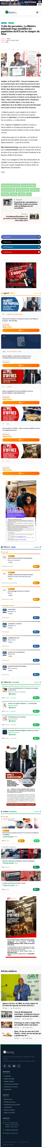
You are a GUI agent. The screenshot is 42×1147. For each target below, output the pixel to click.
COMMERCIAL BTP (13, 638)
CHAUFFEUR (11, 609)
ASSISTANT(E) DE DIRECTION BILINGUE (20, 558)
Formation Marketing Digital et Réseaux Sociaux (23, 730)
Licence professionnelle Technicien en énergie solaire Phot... (23, 689)
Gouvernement (12, 150)
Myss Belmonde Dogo (14, 89)
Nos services (8, 1099)
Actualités (7, 1076)
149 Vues (16, 1027)
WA (38, 840)
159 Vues (5, 1008)
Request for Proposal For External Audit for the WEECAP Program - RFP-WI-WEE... (20, 319)
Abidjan (4, 81)
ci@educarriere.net (11, 1130)
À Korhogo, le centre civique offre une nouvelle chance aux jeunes (27, 1024)
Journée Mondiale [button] (28, 185)
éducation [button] (34, 190)
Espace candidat (9, 1110)
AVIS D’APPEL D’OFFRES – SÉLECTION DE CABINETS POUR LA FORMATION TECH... (21, 429)
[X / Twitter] (19, 1066)
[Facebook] (5, 1066)
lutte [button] (28, 194)
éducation (13, 117)
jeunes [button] (21, 194)
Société (11, 23)
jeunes (17, 125)
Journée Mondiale (34, 105)
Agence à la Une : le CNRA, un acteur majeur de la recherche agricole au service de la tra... (20, 1004)
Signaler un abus (8, 1144)
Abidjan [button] (5, 194)
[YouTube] (14, 1066)
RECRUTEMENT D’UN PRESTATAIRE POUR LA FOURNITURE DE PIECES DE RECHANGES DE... (16, 357)
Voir (22, 330)
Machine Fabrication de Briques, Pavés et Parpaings (18, 861)
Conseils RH (8, 1107)
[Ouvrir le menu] (37, 12)
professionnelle (33, 117)
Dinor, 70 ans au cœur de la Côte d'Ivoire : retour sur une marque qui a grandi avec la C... (27, 1033)
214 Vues (16, 1038)
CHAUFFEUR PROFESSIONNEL (17, 666)
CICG (8, 39)
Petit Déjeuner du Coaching (16, 717)
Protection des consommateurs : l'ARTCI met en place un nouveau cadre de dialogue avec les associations (26, 205)
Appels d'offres (9, 1081)
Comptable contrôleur (15, 623)
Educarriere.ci (12, 1142)
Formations (7, 1089)
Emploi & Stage (9, 1079)
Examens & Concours (10, 1087)
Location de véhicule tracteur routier (13, 883)
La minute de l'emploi (11, 1084)
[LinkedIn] (9, 1066)
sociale (11, 92)
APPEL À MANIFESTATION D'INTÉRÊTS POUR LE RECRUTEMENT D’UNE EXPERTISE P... (17, 392)
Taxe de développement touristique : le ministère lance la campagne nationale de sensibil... (26, 1014)
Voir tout (36, 293)
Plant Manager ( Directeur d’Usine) (18, 591)
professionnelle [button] (8, 190)
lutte (5, 162)
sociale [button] (13, 194)
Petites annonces (9, 1102)
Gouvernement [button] (22, 190)
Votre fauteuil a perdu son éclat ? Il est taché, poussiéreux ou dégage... (20, 833)
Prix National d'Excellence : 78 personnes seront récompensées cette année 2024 (15, 218)
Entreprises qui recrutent (12, 1104)
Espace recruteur (9, 1112)
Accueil (4, 23)
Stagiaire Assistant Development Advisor (20, 574)
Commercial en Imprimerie (16, 652)
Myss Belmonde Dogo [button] (10, 185)
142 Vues (16, 1019)
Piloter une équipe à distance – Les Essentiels (22, 703)
